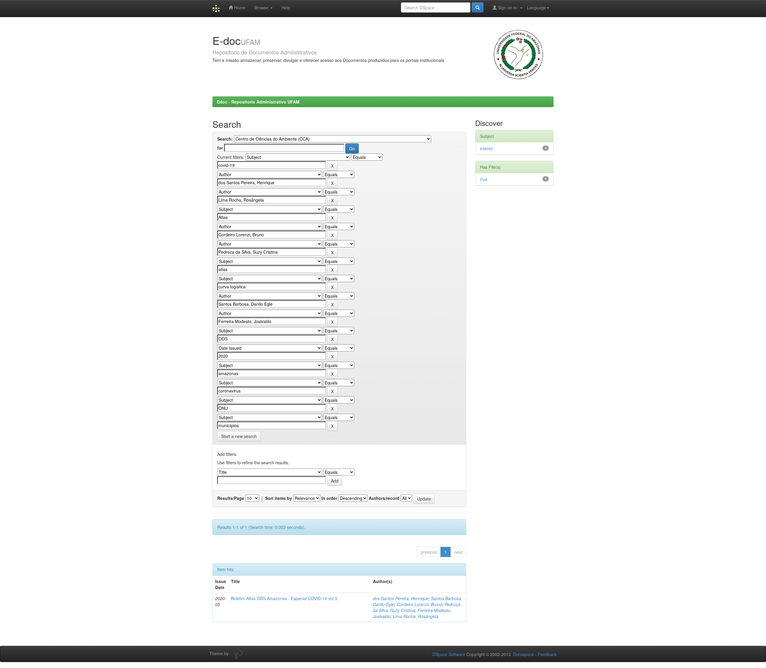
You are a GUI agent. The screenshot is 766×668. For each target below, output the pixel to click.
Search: (225, 139)
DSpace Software (448, 654)
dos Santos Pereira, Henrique (400, 598)
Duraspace (523, 654)
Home (239, 7)
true (483, 179)
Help (286, 7)
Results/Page (230, 498)
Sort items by (278, 498)
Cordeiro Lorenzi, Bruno (419, 604)
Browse (262, 7)
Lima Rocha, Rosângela (415, 616)
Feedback (547, 654)
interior (486, 148)
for (220, 148)
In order (329, 498)
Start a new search (239, 436)
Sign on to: (508, 7)
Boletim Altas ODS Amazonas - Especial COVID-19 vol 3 (284, 598)
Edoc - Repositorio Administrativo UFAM (258, 102)
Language (536, 7)
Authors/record (384, 498)
